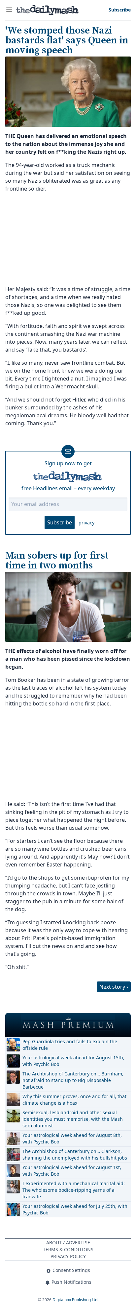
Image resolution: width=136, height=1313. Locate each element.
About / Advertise (68, 1242)
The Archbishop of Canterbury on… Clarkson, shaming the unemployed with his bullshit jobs (74, 1154)
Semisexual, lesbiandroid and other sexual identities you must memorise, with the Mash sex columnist (72, 1119)
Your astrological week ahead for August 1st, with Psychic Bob (71, 1170)
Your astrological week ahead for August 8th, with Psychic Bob (72, 1138)
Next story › (113, 986)
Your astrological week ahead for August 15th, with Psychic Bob (73, 1060)
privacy (86, 522)
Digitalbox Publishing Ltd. (75, 1299)
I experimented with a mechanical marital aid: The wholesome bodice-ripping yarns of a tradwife (73, 1190)
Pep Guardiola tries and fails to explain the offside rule (69, 1044)
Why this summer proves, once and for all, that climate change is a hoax (74, 1099)
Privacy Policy (68, 1256)
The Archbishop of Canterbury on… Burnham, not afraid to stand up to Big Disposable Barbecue (72, 1080)
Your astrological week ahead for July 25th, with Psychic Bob (74, 1209)
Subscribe (59, 522)
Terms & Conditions (68, 1249)
